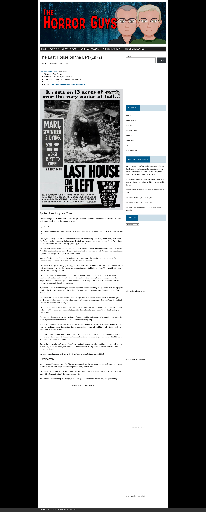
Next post (88, 385)
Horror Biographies (134, 49)
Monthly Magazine (90, 49)
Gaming (129, 125)
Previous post (76, 385)
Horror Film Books (111, 49)
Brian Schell (52, 71)
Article (128, 115)
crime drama (52, 63)
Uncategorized (131, 150)
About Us (54, 49)
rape (66, 63)
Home (43, 49)
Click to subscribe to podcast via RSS (139, 202)
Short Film (130, 140)
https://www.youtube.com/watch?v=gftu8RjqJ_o (69, 84)
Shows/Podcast (69, 49)
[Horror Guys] (103, 23)
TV (127, 145)
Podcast (129, 135)
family (60, 63)
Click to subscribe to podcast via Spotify (139, 197)
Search (128, 56)
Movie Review (131, 130)
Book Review (131, 120)
